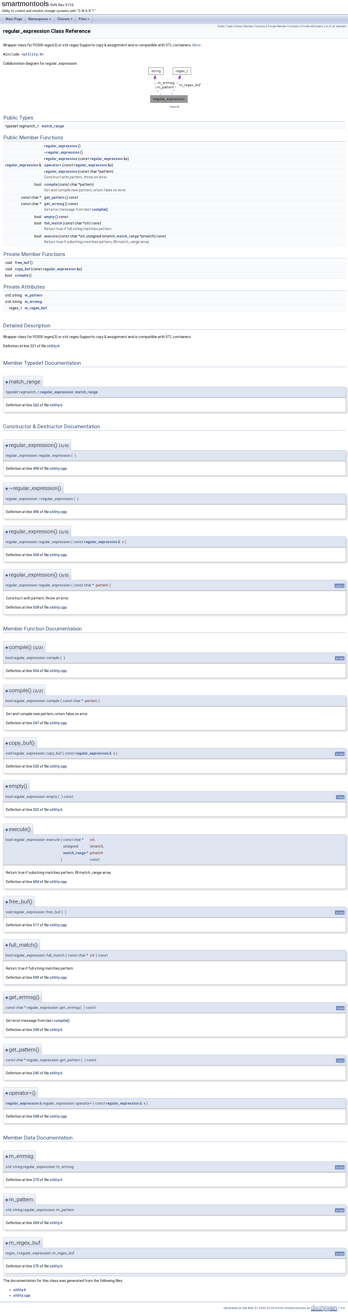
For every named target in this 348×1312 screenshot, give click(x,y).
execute (51, 236)
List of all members (335, 26)
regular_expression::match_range (69, 392)
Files (82, 19)
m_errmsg (33, 302)
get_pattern (54, 197)
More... (197, 45)
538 (36, 607)
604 (36, 882)
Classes (63, 19)
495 (36, 512)
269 (36, 1223)
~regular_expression (61, 152)
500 (36, 555)
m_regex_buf (36, 308)
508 (36, 1116)
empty (49, 217)
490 (36, 468)
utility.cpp (58, 468)
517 (36, 925)
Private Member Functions (283, 26)
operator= (52, 165)
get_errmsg (54, 204)
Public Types (225, 26)
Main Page (14, 19)
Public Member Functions (250, 26)
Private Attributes (311, 26)
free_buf (22, 263)
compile (51, 184)
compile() (100, 209)
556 (36, 671)
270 (36, 1180)
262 (36, 405)
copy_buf (22, 269)
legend (174, 106)
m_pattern (33, 295)
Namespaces (38, 19)
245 (36, 1073)
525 (36, 766)
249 (36, 1030)
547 (36, 723)
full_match (53, 223)
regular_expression (60, 146)
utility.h (32, 54)
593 (36, 977)
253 (36, 810)
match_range (53, 126)
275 (36, 1266)
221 (33, 346)
